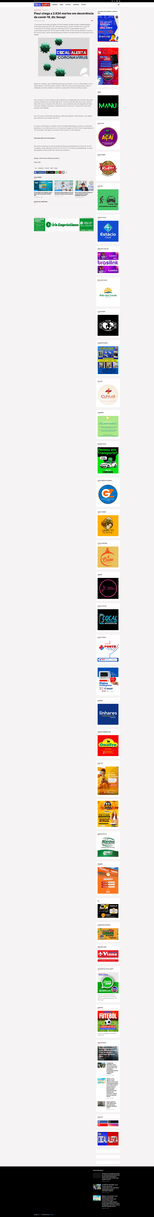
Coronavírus (45, 10)
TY (40, 1214)
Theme (52, 1214)
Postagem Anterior (40, 217)
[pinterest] (119, 1)
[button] (118, 4)
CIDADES (54, 4)
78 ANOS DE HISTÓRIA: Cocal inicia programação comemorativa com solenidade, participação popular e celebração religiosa (112, 1068)
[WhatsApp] (57, 172)
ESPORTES (76, 4)
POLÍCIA (83, 4)
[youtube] (117, 1)
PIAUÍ (51, 168)
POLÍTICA (68, 4)
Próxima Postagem (88, 217)
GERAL (61, 4)
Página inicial (37, 10)
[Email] (63, 172)
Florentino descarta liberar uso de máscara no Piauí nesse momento (64, 193)
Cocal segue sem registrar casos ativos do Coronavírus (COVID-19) (43, 194)
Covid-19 (47, 168)
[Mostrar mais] (66, 172)
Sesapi (55, 168)
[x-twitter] (114, 1)
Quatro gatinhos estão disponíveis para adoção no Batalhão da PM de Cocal (112, 1104)
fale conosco (37, 1)
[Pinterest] (60, 172)
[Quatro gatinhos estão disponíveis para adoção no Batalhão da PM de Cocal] (101, 1103)
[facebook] (112, 1)
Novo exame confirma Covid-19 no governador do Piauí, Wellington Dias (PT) (83, 194)
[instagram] (113, 1125)
